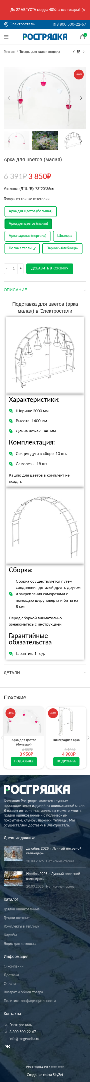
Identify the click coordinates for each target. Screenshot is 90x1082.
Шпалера (64, 236)
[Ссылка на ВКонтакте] (8, 1046)
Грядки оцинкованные (22, 909)
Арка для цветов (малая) (28, 223)
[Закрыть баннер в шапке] (84, 10)
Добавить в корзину (49, 268)
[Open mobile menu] (6, 37)
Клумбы (10, 935)
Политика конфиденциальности (30, 1001)
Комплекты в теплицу (21, 926)
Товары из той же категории (27, 199)
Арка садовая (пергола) (27, 236)
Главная (9, 52)
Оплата (10, 984)
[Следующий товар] (83, 52)
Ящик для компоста (20, 944)
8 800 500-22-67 (71, 24)
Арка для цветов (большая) (30, 211)
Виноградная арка (66, 740)
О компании (14, 966)
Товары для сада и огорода (40, 52)
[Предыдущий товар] (73, 52)
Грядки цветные (17, 918)
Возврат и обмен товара (23, 992)
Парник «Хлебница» (62, 248)
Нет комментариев (60, 861)
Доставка (11, 975)
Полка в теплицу (22, 248)
